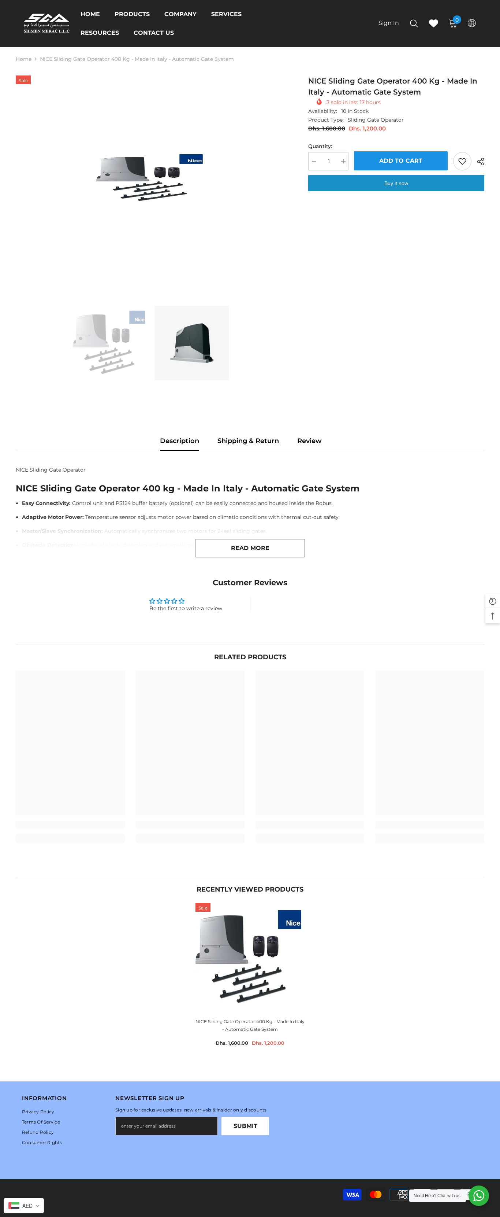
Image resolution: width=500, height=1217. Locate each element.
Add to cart (400, 160)
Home (23, 59)
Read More (250, 548)
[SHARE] (477, 161)
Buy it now (396, 183)
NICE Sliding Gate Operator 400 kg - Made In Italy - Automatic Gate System (250, 1025)
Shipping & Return (248, 441)
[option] (151, 178)
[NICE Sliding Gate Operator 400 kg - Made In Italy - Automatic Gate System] (250, 957)
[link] (70, 825)
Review (309, 441)
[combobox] (24, 1205)
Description (179, 441)
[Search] (414, 23)
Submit (245, 1125)
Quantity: (320, 146)
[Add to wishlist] (462, 161)
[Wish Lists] (433, 23)
